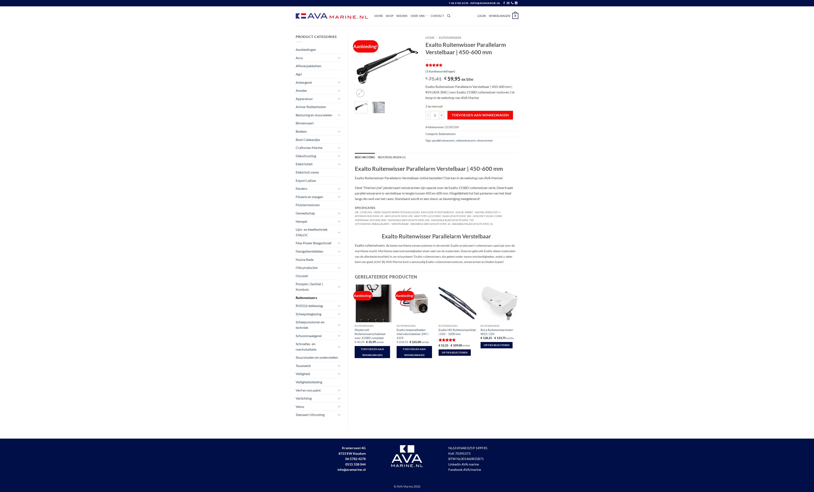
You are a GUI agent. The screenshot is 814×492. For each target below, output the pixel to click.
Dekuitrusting (306, 156)
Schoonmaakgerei (309, 336)
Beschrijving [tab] (365, 157)
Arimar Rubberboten (311, 107)
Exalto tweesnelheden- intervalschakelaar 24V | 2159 (412, 333)
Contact (437, 16)
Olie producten (307, 267)
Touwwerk (303, 366)
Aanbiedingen (306, 49)
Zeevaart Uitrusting (310, 415)
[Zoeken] (448, 16)
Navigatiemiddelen (309, 251)
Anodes (301, 90)
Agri (299, 74)
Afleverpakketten (308, 66)
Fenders (301, 188)
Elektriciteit (304, 164)
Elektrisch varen (307, 172)
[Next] (412, 66)
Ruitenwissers (306, 298)
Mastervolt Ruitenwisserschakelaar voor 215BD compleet (370, 333)
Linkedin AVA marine (463, 464)
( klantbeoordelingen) (440, 71)
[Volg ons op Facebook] (504, 3)
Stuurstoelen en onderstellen (317, 357)
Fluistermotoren (308, 205)
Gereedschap (305, 213)
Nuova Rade (305, 259)
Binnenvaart (305, 123)
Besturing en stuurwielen (314, 115)
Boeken (301, 131)
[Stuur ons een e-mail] (508, 3)
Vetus (300, 406)
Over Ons (418, 16)
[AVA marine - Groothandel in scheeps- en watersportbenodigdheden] (332, 16)
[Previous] (361, 66)
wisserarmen (485, 140)
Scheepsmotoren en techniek (310, 324)
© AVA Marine (404, 486)
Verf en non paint (308, 390)
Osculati (302, 276)
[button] (481, 16)
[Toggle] (339, 57)
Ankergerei (304, 82)
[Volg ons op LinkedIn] (516, 3)
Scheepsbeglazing (308, 314)
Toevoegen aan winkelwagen (480, 115)
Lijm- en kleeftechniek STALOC (312, 232)
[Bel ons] (512, 3)
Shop (389, 16)
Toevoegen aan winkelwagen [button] (372, 352)
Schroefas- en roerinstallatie (306, 346)
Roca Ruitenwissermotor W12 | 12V (497, 332)
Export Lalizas (306, 180)
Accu (299, 58)
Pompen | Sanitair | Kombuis (309, 286)
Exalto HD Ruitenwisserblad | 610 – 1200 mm (457, 332)
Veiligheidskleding (309, 382)
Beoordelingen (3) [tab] (392, 157)
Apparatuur (304, 99)
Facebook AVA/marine (464, 469)
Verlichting (304, 398)
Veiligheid (303, 374)
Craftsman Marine (309, 148)
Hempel (301, 221)
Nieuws (402, 16)
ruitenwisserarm (466, 140)
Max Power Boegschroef (313, 243)
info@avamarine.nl (351, 469)
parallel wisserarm (443, 140)
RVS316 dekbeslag (309, 306)
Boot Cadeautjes (308, 140)
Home (378, 16)
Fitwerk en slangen (309, 197)
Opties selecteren (455, 352)
